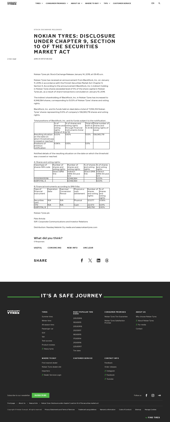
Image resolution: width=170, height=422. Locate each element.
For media (142, 325)
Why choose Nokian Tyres (146, 317)
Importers (46, 371)
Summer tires (47, 317)
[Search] (159, 3)
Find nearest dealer (50, 363)
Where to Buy (92, 3)
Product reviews (48, 345)
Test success (47, 341)
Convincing (55, 248)
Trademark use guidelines (87, 409)
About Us (75, 3)
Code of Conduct (125, 409)
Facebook (110, 375)
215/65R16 (77, 343)
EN (152, 3)
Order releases (110, 367)
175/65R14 (77, 338)
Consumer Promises (56, 3)
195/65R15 (77, 322)
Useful (38, 248)
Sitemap (138, 409)
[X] (90, 260)
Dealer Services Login (52, 375)
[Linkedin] (98, 260)
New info (72, 248)
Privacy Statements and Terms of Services (60, 409)
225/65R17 (77, 346)
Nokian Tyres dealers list (51, 367)
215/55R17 (77, 330)
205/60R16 (77, 326)
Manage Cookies (150, 409)
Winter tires (46, 321)
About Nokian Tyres (146, 321)
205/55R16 (77, 318)
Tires (38, 3)
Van (43, 337)
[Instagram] (153, 395)
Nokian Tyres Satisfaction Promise (115, 322)
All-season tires (48, 325)
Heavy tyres (49, 349)
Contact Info (112, 358)
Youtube (110, 379)
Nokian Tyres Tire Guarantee (116, 317)
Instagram (111, 371)
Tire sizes (77, 351)
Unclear (88, 248)
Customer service (122, 3)
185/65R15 (77, 334)
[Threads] (107, 260)
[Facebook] (82, 260)
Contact (139, 329)
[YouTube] (159, 395)
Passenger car (47, 329)
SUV (43, 333)
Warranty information (107, 409)
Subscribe (41, 395)
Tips (106, 3)
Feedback (108, 363)
